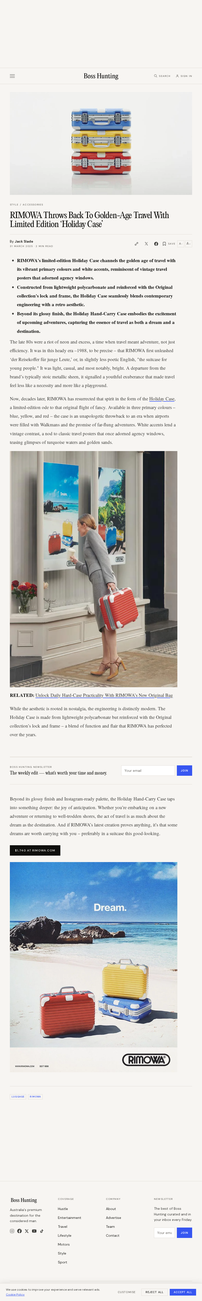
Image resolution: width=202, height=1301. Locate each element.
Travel (62, 1226)
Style (14, 204)
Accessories (33, 204)
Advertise (113, 1217)
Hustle (63, 1209)
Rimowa (35, 1096)
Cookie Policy (15, 1295)
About (111, 1209)
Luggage (18, 1096)
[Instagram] (12, 1231)
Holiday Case (161, 398)
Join (184, 770)
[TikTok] (42, 1231)
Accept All (183, 1292)
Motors (64, 1244)
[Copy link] (136, 244)
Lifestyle (64, 1235)
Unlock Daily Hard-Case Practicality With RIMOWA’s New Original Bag (104, 695)
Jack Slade (24, 241)
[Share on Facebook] (156, 244)
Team (110, 1226)
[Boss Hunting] (101, 76)
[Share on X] (146, 244)
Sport (62, 1262)
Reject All (155, 1292)
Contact (112, 1235)
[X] (27, 1231)
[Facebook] (19, 1231)
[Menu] (12, 76)
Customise (126, 1292)
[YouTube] (34, 1231)
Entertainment (69, 1217)
